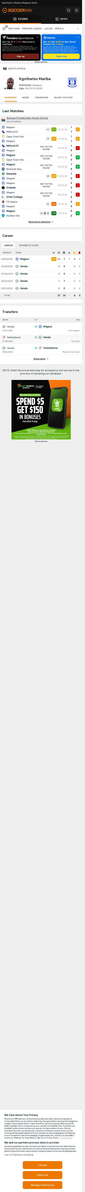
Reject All (42, 1175)
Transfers (41, 97)
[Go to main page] (19, 10)
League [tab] (8, 245)
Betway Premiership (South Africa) (27, 118)
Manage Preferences (42, 1185)
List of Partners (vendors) (19, 1154)
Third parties (66, 1138)
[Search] (68, 10)
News (25, 97)
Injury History (63, 97)
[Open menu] (76, 10)
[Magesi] (72, 83)
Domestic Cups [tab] (28, 245)
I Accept (42, 1165)
